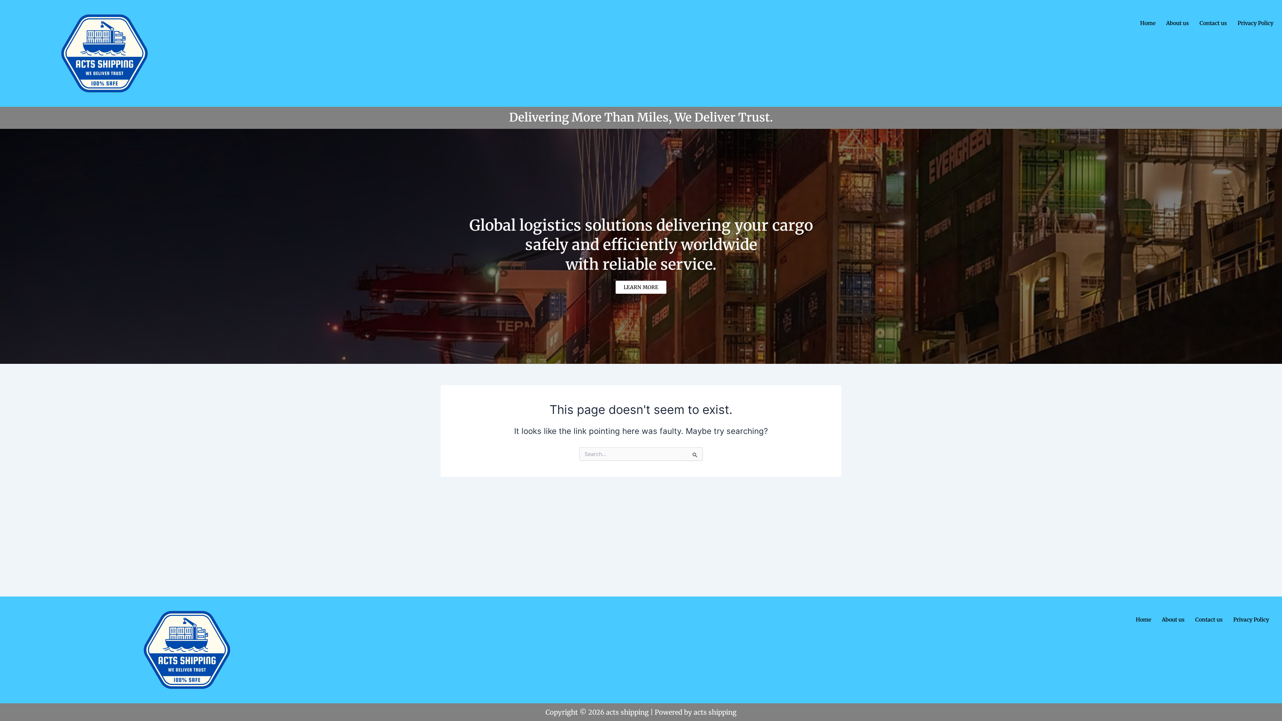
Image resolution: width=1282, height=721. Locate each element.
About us (1177, 23)
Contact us (1213, 23)
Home (1147, 23)
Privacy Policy (1255, 23)
